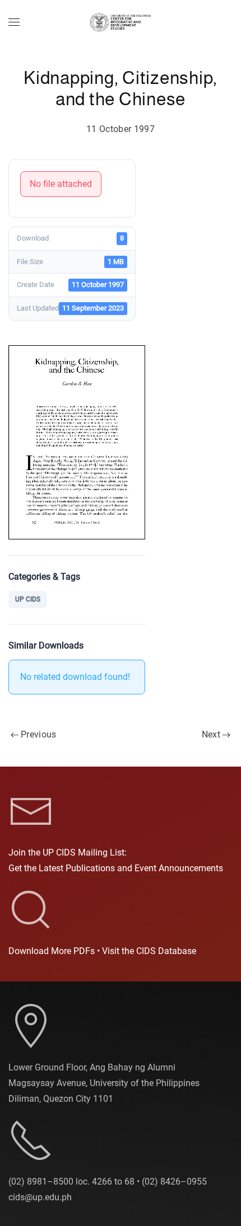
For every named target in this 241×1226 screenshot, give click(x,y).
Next (211, 734)
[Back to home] (120, 22)
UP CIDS (27, 599)
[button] (14, 22)
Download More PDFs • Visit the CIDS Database (102, 951)
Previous (39, 734)
